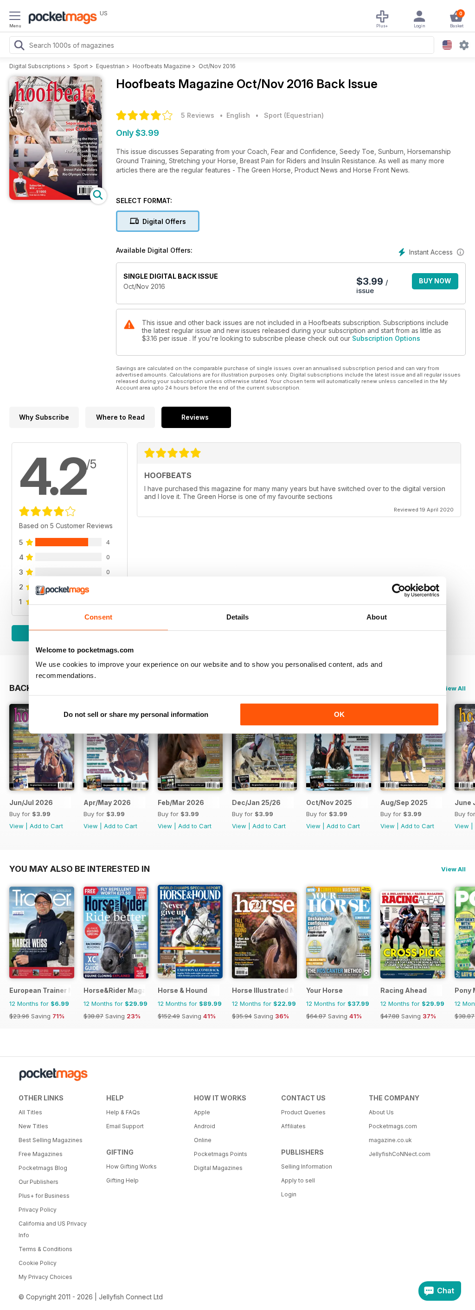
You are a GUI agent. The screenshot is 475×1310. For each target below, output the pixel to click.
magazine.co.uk (390, 1140)
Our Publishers (38, 1181)
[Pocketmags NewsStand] (60, 18)
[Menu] (14, 17)
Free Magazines (41, 1153)
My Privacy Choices (45, 1276)
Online (203, 1140)
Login (288, 1194)
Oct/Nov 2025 (329, 802)
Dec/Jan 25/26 (256, 802)
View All (453, 688)
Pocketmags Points (220, 1153)
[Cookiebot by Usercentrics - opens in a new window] (398, 590)
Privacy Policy (38, 1209)
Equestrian (110, 66)
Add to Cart (46, 826)
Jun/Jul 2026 (31, 802)
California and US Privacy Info (53, 1229)
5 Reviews (197, 115)
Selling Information (306, 1166)
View (16, 826)
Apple (202, 1112)
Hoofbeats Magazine (162, 66)
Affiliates (293, 1126)
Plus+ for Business (44, 1195)
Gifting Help (122, 1180)
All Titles (30, 1112)
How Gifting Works (131, 1166)
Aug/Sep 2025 (404, 802)
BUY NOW (435, 281)
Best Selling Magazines (51, 1140)
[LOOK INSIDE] (55, 197)
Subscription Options (386, 338)
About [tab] (376, 617)
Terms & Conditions (45, 1249)
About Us (381, 1112)
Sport (80, 66)
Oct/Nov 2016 (217, 66)
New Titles (33, 1126)
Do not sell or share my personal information (136, 714)
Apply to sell (298, 1180)
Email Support (125, 1126)
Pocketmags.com (393, 1126)
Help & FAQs (123, 1112)
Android (204, 1126)
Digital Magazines (218, 1167)
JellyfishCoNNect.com (399, 1153)
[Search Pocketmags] (19, 46)
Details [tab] (237, 617)
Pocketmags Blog (43, 1167)
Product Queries (303, 1112)
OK (339, 714)
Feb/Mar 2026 (181, 802)
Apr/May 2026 (107, 802)
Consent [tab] (98, 617)
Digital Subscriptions (37, 66)
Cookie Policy (38, 1262)
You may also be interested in (79, 868)
